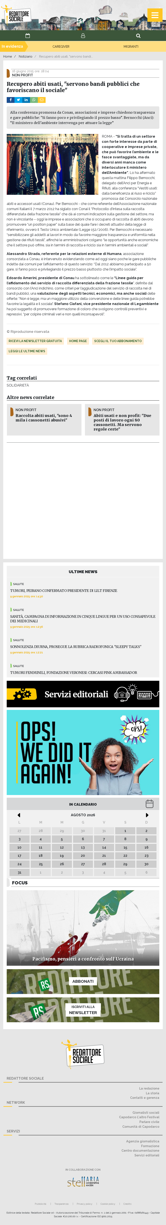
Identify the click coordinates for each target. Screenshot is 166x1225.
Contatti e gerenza (144, 1097)
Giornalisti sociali (145, 1112)
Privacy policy (84, 1203)
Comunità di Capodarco (140, 1126)
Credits (127, 1203)
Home (7, 56)
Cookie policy (108, 1203)
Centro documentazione (140, 1150)
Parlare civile (149, 1122)
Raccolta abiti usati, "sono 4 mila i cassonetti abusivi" (44, 418)
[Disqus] (83, 500)
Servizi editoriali (146, 1155)
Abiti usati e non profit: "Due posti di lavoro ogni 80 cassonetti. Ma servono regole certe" (122, 422)
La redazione (149, 1088)
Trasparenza (61, 1203)
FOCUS (20, 882)
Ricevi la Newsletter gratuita (35, 341)
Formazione (150, 1146)
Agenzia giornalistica (142, 1141)
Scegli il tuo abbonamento (118, 341)
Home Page (78, 341)
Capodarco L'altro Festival (139, 1117)
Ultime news (83, 571)
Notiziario (25, 56)
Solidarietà (18, 385)
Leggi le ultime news (27, 351)
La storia (152, 1093)
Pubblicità (40, 1203)
